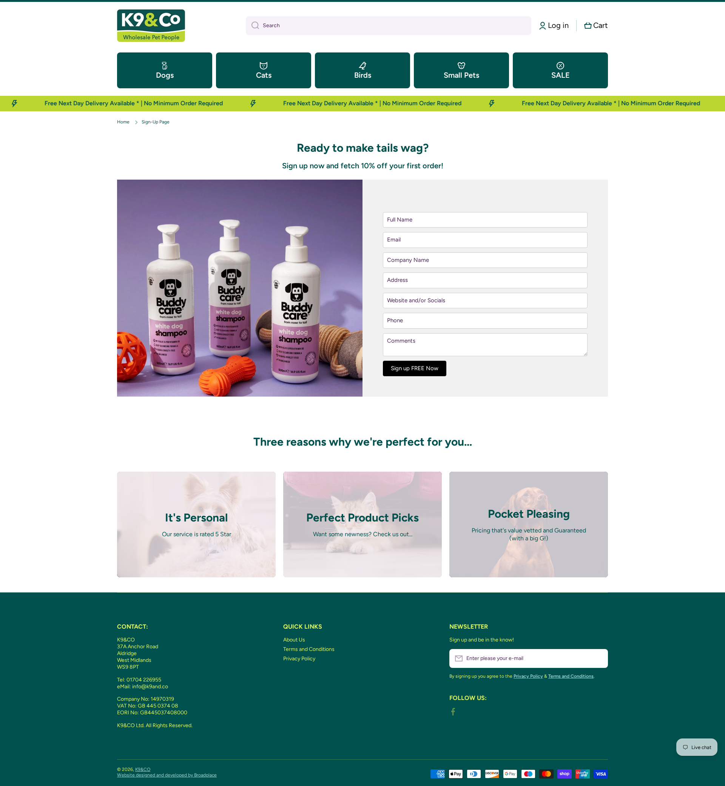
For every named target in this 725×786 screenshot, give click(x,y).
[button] (596, 25)
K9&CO (142, 769)
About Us (294, 640)
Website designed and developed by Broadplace (167, 775)
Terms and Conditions (309, 649)
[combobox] (388, 25)
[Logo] (151, 25)
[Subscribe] (598, 658)
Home (123, 122)
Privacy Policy (299, 658)
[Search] (252, 25)
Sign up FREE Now (414, 368)
